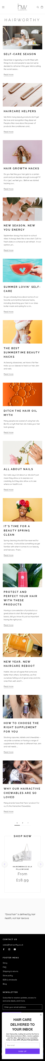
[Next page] (28, 823)
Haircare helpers (20, 111)
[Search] (38, 7)
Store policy (8, 975)
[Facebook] (4, 949)
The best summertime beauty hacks (22, 352)
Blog (5, 984)
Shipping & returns (10, 971)
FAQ (4, 967)
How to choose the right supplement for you (21, 727)
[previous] (4, 864)
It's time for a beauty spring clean (17, 530)
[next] (40, 864)
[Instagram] (9, 949)
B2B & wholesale (10, 979)
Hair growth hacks (21, 168)
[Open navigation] (3, 7)
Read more (8, 74)
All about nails (18, 469)
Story (5, 963)
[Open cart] (42, 7)
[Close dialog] (40, 1014)
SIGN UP (22, 1051)
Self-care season (20, 54)
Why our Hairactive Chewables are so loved (22, 793)
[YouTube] (15, 949)
